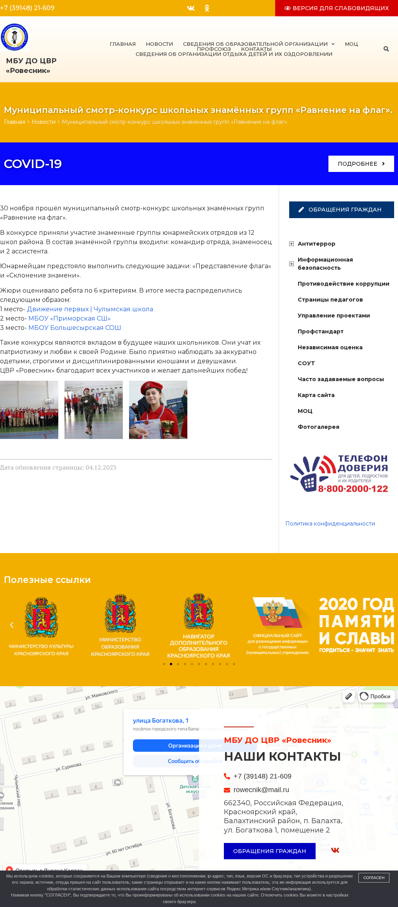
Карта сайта (316, 395)
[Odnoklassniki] (207, 8)
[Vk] (191, 8)
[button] (386, 49)
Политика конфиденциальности (330, 523)
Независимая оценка (330, 347)
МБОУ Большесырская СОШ (74, 327)
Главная (123, 44)
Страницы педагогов (330, 299)
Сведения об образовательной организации (255, 44)
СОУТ (306, 363)
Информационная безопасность (325, 263)
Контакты (256, 49)
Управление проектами (334, 315)
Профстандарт (321, 331)
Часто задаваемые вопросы (341, 379)
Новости (159, 44)
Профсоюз (214, 49)
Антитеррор (316, 243)
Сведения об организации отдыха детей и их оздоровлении (234, 54)
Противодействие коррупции (343, 283)
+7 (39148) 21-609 (27, 8)
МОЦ (351, 44)
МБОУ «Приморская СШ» (69, 318)
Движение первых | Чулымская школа (90, 309)
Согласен (373, 878)
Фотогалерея (318, 426)
